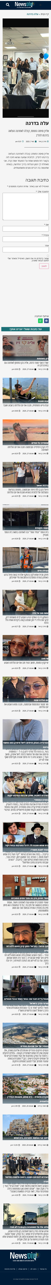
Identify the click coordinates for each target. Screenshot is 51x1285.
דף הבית (45, 14)
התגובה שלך (42, 192)
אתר (47, 246)
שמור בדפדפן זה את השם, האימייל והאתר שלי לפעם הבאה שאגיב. (28, 259)
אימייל (45, 235)
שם (46, 225)
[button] (40, 5)
